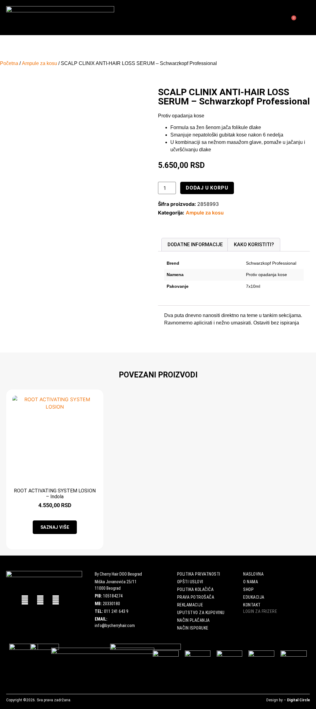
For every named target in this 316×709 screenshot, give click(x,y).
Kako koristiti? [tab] (254, 244)
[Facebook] (25, 600)
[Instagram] (56, 600)
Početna (9, 63)
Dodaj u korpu (207, 188)
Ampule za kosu (39, 63)
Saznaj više (54, 527)
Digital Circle (298, 700)
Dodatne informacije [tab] (195, 244)
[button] (217, 17)
